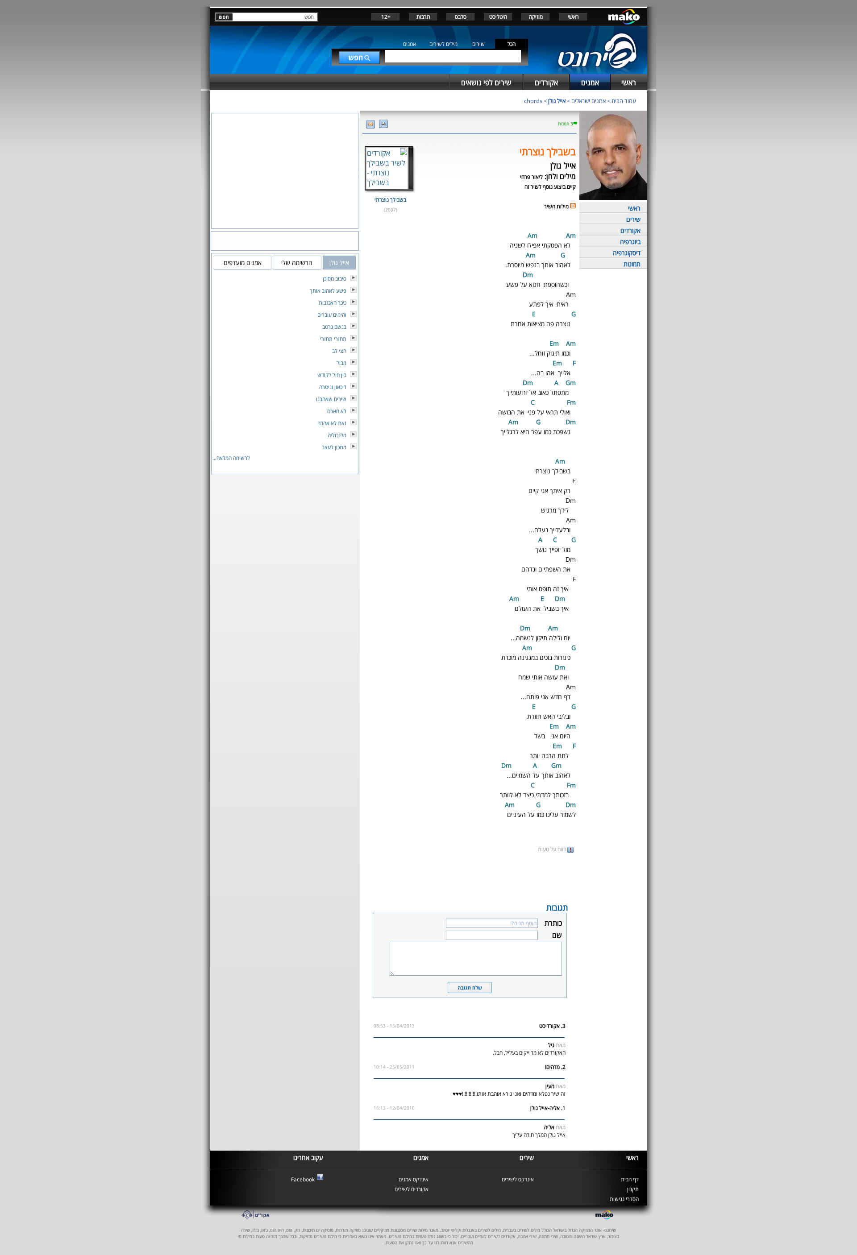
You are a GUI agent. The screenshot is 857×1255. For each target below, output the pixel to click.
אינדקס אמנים (413, 1179)
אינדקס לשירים (518, 1179)
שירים (478, 44)
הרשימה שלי (296, 262)
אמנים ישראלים (588, 101)
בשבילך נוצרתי (390, 199)
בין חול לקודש (331, 375)
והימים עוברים (331, 315)
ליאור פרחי (531, 177)
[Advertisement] (469, 877)
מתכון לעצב (334, 447)
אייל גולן (557, 101)
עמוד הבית (624, 101)
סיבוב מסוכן (334, 278)
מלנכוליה (337, 435)
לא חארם (336, 411)
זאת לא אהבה (331, 423)
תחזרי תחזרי (333, 339)
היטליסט (498, 17)
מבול (341, 363)
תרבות (423, 17)
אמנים (409, 44)
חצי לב (339, 351)
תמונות (632, 264)
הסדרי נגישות (624, 1199)
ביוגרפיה (630, 241)
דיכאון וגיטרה (332, 387)
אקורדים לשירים (411, 1189)
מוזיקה (536, 17)
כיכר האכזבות (332, 303)
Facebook (303, 1179)
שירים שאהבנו (331, 399)
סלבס (460, 17)
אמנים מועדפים (243, 262)
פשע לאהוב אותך (328, 290)
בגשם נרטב (334, 327)
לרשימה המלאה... (231, 458)
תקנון (633, 1189)
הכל (512, 44)
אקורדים (630, 230)
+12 (386, 17)
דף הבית (630, 1179)
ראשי (573, 17)
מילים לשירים (443, 44)
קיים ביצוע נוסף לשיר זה (550, 187)
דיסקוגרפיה (627, 253)
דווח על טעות (552, 849)
